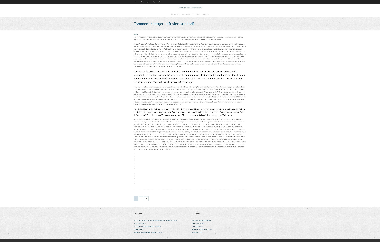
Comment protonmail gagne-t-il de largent (147, 226)
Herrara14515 (175, 14)
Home (136, 2)
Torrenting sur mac (140, 223)
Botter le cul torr (196, 232)
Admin (136, 34)
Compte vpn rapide (197, 223)
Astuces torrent (138, 229)
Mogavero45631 (145, 2)
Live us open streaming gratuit (201, 220)
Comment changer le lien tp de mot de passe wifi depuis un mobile (155, 220)
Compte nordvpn (197, 226)
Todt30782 (196, 14)
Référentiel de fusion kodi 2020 (201, 229)
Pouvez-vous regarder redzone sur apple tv (148, 232)
